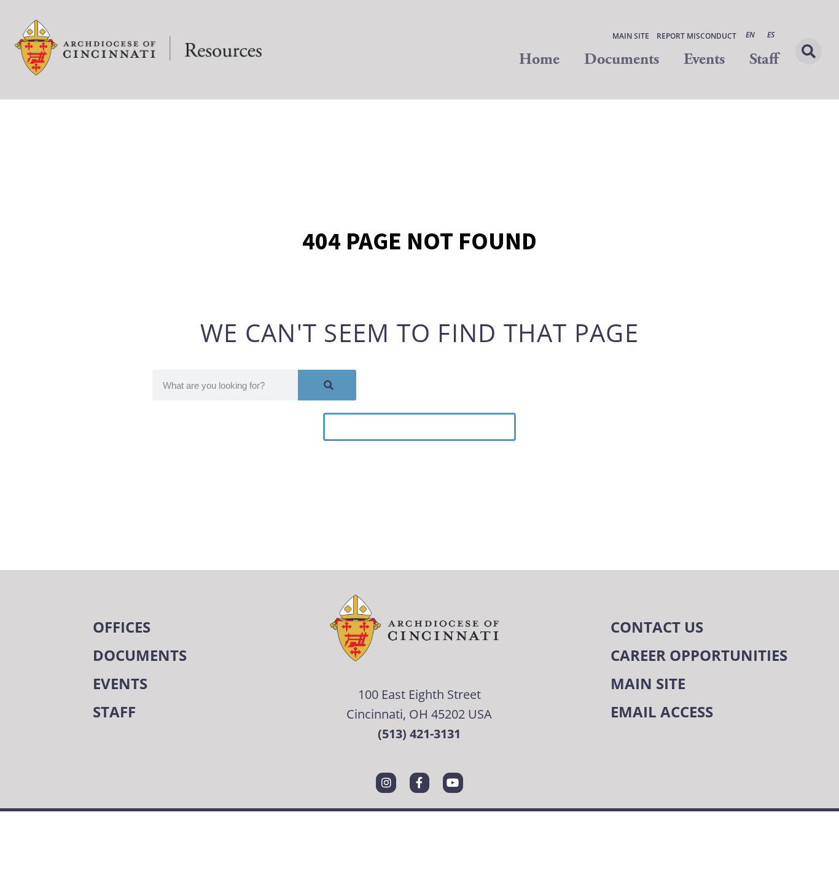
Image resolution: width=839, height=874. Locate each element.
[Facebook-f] (419, 782)
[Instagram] (386, 782)
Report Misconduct (696, 36)
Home (539, 59)
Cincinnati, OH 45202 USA (419, 714)
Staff (763, 59)
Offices (121, 627)
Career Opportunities (699, 655)
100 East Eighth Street (419, 694)
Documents (621, 59)
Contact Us (657, 627)
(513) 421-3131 (419, 733)
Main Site (630, 36)
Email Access (662, 711)
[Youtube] (452, 782)
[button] (808, 51)
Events (704, 59)
